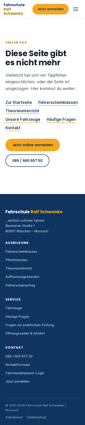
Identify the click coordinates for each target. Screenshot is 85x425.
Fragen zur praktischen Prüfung (29, 325)
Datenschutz (36, 417)
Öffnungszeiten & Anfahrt (25, 333)
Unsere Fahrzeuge (22, 119)
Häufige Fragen (61, 119)
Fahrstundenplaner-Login (24, 373)
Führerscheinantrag (20, 285)
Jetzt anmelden (50, 9)
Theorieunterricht (22, 111)
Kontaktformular (17, 365)
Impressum (14, 417)
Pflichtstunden (16, 260)
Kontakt (12, 128)
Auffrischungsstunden (22, 277)
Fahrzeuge (13, 308)
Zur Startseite (18, 102)
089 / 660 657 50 (27, 160)
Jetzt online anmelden (32, 145)
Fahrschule (14, 9)
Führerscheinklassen (58, 102)
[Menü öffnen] (76, 9)
